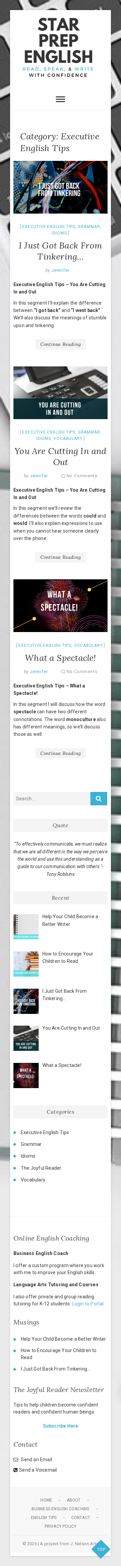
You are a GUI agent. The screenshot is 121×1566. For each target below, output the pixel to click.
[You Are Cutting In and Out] (60, 392)
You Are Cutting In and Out (60, 456)
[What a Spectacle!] (60, 605)
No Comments (82, 475)
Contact (80, 1517)
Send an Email (36, 1459)
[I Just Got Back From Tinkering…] (60, 187)
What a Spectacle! (60, 657)
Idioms (59, 233)
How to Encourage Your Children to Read (59, 1354)
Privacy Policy (61, 1526)
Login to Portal (88, 1303)
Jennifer (59, 270)
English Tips (43, 1517)
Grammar (89, 226)
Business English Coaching (61, 1509)
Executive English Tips (48, 226)
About (74, 1500)
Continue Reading (60, 344)
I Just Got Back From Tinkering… (60, 251)
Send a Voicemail (38, 1470)
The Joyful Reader (41, 1168)
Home (46, 1500)
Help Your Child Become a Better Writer (63, 1339)
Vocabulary (67, 438)
